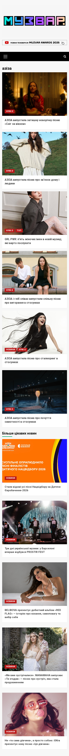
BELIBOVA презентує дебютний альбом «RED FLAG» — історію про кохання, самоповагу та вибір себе (33, 614)
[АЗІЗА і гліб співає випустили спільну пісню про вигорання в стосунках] (34, 272)
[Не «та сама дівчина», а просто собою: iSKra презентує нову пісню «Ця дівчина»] (34, 714)
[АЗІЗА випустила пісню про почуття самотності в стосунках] (34, 392)
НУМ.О (9, 111)
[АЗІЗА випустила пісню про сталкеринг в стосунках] (34, 332)
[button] (5, 56)
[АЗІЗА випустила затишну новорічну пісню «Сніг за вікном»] (34, 94)
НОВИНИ (10, 349)
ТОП (19, 230)
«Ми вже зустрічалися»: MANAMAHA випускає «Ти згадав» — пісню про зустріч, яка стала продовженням (34, 679)
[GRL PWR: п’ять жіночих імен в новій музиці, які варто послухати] (34, 213)
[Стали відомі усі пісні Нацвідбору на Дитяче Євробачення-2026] (34, 461)
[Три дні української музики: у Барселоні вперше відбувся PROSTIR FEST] (34, 522)
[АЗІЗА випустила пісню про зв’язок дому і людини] (34, 153)
